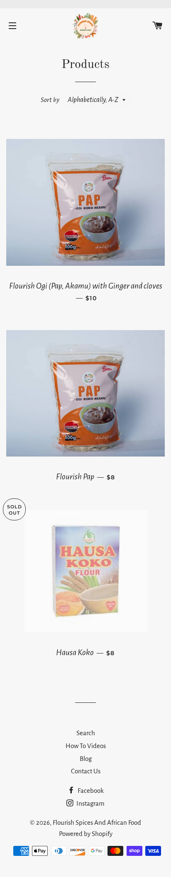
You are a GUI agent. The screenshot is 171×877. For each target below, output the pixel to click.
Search (85, 732)
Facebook (90, 790)
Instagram (90, 803)
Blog (86, 758)
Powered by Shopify (85, 833)
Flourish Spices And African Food (97, 822)
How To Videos (86, 745)
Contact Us (85, 771)
